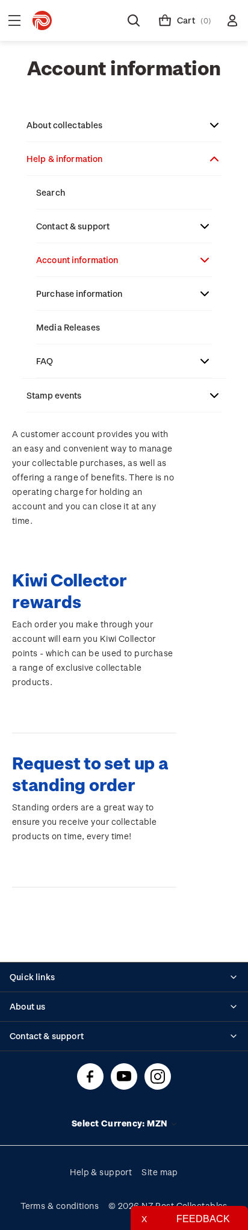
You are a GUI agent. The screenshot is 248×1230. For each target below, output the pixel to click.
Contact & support (73, 226)
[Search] (133, 20)
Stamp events (54, 395)
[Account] (232, 20)
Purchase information (79, 293)
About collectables (64, 125)
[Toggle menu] (14, 20)
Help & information (64, 159)
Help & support (101, 1172)
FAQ (44, 361)
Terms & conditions (59, 1205)
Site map (159, 1172)
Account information (77, 260)
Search (50, 192)
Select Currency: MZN (121, 1123)
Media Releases (68, 327)
